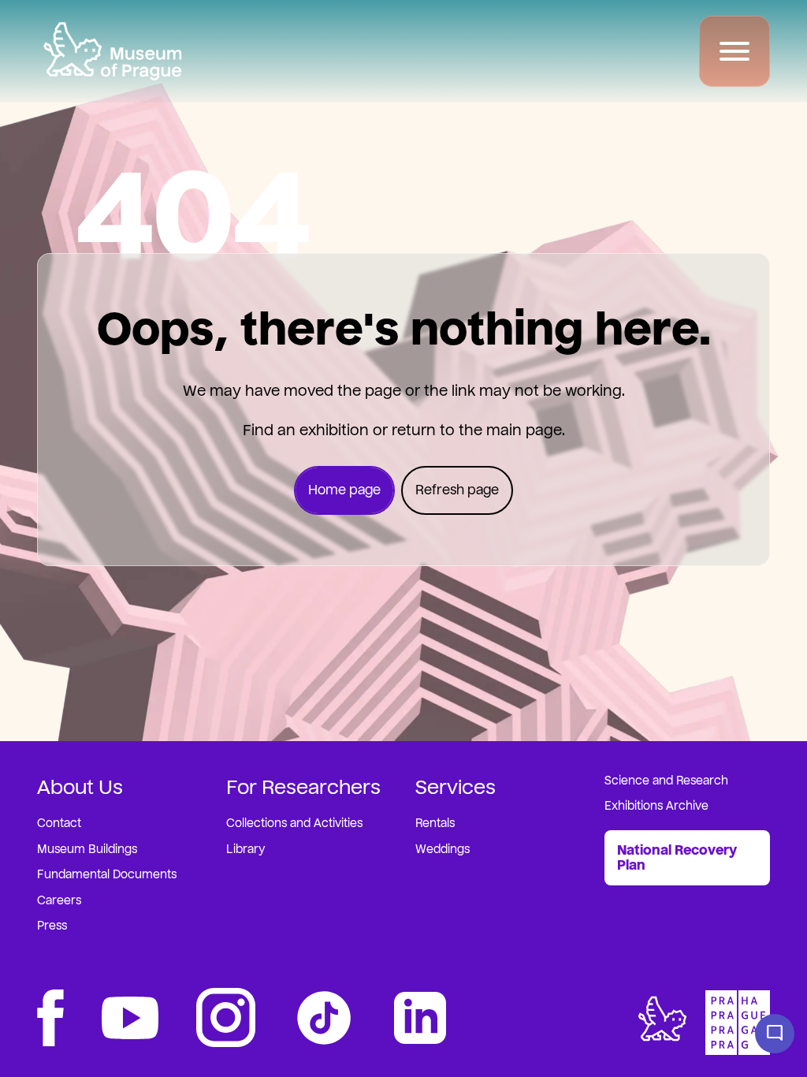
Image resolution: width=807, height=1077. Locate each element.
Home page (344, 490)
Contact (59, 823)
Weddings (442, 849)
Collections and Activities (294, 823)
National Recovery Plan (677, 858)
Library (245, 849)
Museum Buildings (87, 849)
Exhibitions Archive (656, 806)
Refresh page (457, 490)
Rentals (435, 823)
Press (52, 926)
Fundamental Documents (107, 874)
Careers (59, 900)
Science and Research (666, 781)
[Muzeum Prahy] (112, 51)
